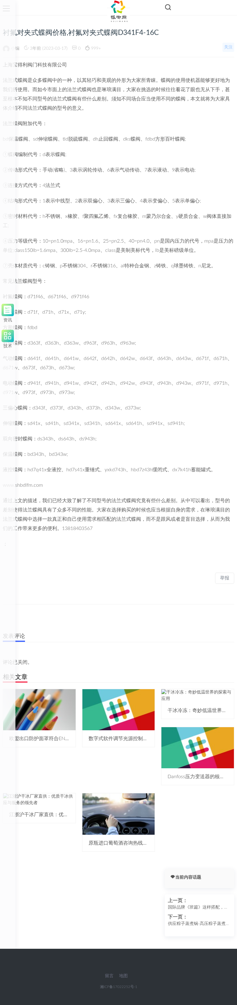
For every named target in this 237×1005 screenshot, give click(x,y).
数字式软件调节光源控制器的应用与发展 (133, 738)
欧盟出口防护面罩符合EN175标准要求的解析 (58, 738)
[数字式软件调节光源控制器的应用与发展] (118, 709)
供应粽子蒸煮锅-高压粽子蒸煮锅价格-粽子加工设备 (199, 924)
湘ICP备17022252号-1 (118, 987)
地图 (123, 976)
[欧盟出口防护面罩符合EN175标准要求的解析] (39, 709)
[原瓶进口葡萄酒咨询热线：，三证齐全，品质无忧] (118, 814)
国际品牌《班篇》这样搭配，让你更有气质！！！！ (198, 908)
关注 (228, 47)
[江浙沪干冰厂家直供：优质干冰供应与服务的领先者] (39, 800)
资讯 (7, 319)
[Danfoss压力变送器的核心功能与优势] (197, 747)
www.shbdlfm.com (23, 485)
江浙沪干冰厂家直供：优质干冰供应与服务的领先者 (66, 814)
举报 (224, 578)
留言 (109, 976)
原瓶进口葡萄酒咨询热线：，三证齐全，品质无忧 (143, 843)
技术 (7, 345)
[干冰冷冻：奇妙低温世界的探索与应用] (197, 695)
